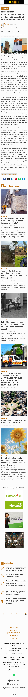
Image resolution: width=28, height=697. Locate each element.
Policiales (15, 630)
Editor (7, 24)
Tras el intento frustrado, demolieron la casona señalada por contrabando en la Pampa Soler (14, 274)
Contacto (14, 635)
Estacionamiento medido (9, 174)
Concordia (5, 8)
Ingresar (15, 638)
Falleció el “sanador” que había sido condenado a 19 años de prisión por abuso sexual (12, 325)
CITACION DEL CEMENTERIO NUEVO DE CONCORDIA (13, 421)
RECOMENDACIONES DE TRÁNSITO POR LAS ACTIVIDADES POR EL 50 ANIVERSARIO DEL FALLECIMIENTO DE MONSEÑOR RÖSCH (11, 379)
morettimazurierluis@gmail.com (15, 687)
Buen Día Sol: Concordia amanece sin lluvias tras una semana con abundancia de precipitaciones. (13, 461)
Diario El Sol (14, 614)
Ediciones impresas (14, 633)
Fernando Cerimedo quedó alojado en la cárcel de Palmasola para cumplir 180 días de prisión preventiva (16, 601)
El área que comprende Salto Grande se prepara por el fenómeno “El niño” (13, 220)
